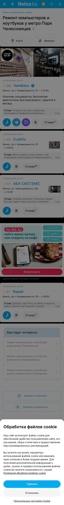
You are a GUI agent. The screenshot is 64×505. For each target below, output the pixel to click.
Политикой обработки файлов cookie (24, 473)
